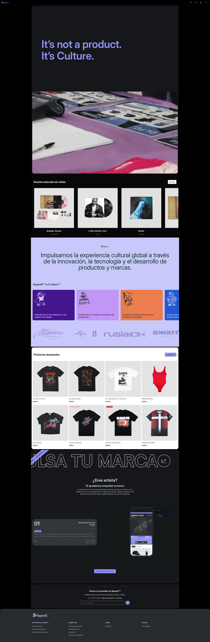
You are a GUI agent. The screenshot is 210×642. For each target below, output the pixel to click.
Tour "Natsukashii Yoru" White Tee (123, 383)
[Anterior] (88, 541)
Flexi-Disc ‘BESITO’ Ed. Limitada (141, 212)
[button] (191, 2)
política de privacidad (107, 598)
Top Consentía (50, 427)
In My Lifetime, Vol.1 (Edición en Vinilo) (97, 212)
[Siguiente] (93, 541)
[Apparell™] (5, 2)
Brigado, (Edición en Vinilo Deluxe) (54, 212)
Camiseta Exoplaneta (159, 427)
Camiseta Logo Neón (87, 427)
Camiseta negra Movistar (123, 427)
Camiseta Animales (87, 383)
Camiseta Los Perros (50, 383)
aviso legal (119, 598)
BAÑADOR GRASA (159, 383)
